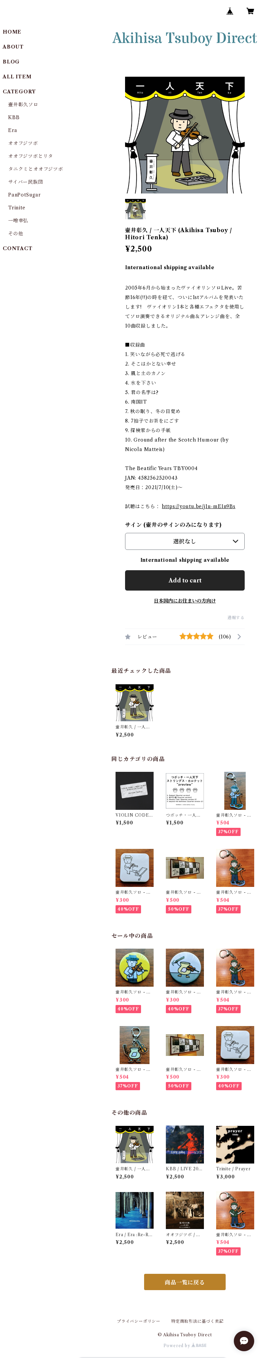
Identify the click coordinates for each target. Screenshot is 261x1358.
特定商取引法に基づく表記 (197, 1321)
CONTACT (18, 248)
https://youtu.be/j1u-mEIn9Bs (198, 506)
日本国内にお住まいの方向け (185, 601)
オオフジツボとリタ (30, 156)
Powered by (177, 1345)
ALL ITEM (17, 77)
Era (12, 130)
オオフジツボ (23, 143)
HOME (12, 32)
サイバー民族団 (25, 182)
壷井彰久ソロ (23, 104)
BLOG (11, 62)
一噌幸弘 (18, 221)
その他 (15, 233)
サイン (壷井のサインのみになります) (173, 524)
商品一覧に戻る (185, 1282)
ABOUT (13, 47)
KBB (13, 117)
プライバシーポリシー (138, 1321)
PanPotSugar (24, 195)
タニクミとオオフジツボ (35, 169)
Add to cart (185, 580)
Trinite (16, 208)
